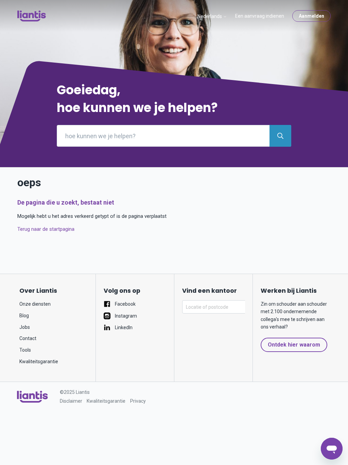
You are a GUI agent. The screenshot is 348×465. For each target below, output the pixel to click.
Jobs (24, 327)
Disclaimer (71, 401)
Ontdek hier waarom (294, 344)
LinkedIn (123, 327)
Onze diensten (35, 304)
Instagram (125, 316)
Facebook (125, 304)
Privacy (138, 401)
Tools (25, 350)
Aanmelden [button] (311, 16)
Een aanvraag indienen (259, 16)
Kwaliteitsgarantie (38, 361)
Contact (27, 338)
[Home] (32, 397)
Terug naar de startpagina (45, 229)
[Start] (31, 16)
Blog (24, 315)
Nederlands (210, 16)
